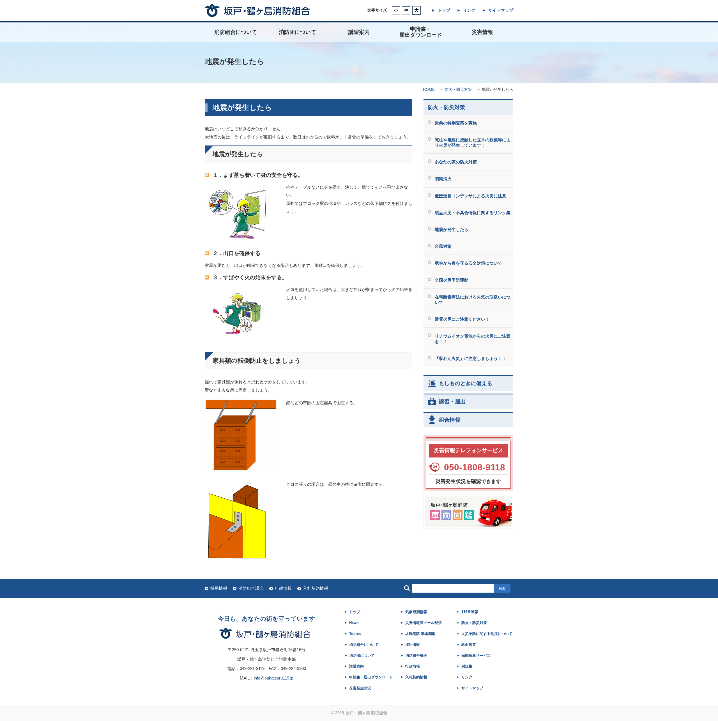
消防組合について (235, 32)
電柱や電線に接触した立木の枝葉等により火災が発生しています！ (472, 142)
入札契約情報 (315, 588)
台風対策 (443, 246)
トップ (444, 10)
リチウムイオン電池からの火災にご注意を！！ (472, 339)
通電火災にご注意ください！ (462, 319)
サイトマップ (500, 10)
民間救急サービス (476, 655)
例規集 (466, 666)
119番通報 (469, 612)
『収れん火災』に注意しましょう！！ (470, 358)
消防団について (297, 32)
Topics (355, 634)
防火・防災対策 (458, 89)
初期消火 (443, 178)
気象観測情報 (416, 612)
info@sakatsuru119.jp (273, 678)
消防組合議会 (251, 588)
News (353, 623)
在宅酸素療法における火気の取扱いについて (472, 300)
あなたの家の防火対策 (456, 162)
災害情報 (482, 32)
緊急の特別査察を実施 (456, 123)
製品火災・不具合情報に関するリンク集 (472, 212)
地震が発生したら (451, 229)
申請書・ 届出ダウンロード (420, 32)
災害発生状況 (360, 688)
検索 (502, 588)
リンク (469, 10)
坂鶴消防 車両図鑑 (420, 634)
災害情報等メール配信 (423, 623)
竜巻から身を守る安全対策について (468, 263)
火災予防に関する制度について (486, 634)
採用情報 (218, 588)
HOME (429, 89)
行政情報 (283, 588)
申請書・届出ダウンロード (371, 677)
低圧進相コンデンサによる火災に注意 (470, 195)
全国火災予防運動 (451, 280)
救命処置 (468, 645)
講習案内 (359, 32)
